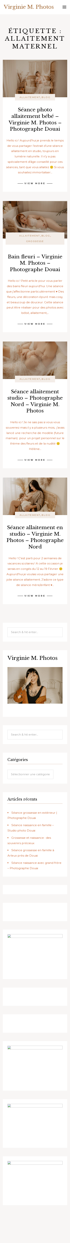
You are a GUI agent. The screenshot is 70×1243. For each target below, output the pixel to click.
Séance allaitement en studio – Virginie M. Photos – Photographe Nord (35, 537)
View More (34, 183)
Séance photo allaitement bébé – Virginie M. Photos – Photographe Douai (35, 119)
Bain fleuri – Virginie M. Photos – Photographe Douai (35, 263)
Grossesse (35, 241)
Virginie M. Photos (29, 7)
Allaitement (30, 97)
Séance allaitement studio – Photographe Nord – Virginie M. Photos (35, 401)
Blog (46, 97)
